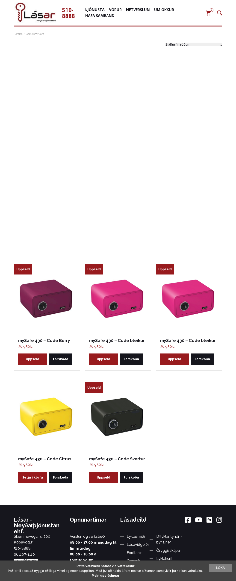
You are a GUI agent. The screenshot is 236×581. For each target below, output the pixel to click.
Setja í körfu (32, 477)
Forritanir (134, 553)
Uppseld (32, 359)
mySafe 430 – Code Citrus (44, 458)
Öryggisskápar (168, 550)
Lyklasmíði (136, 536)
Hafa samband (99, 15)
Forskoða (60, 359)
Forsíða (18, 33)
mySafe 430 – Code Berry (44, 340)
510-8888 (68, 13)
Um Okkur (164, 9)
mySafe (39, 33)
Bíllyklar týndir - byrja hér (169, 539)
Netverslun (138, 9)
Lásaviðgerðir (138, 544)
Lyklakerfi (164, 558)
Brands (30, 33)
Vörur (115, 9)
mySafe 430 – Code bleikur (117, 340)
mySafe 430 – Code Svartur (117, 458)
